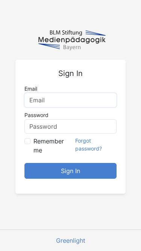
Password (36, 115)
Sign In (70, 171)
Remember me (48, 145)
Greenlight (70, 240)
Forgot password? (88, 144)
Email (30, 88)
